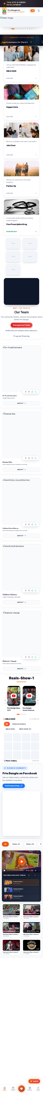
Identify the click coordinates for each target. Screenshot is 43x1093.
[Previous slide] (7, 291)
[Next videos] (37, 700)
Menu (38, 1090)
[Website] (36, 392)
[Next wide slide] (39, 22)
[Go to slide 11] (31, 28)
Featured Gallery (19, 724)
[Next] (35, 291)
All (7, 724)
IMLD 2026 (10, 729)
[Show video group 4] (24, 714)
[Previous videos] (5, 700)
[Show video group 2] (20, 714)
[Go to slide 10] (29, 28)
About (20, 403)
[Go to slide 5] (19, 28)
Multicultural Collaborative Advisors (21, 330)
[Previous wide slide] (3, 22)
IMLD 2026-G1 (25, 729)
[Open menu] (38, 10)
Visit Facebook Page (12, 786)
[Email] (29, 392)
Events (13, 1090)
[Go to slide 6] (21, 28)
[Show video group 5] (25, 714)
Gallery (30, 1090)
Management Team (21, 325)
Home (4, 1090)
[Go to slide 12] (33, 28)
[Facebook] (26, 392)
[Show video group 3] (22, 714)
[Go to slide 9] (27, 28)
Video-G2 (30, 844)
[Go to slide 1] (9, 28)
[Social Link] (32, 392)
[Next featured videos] (38, 875)
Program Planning (21, 336)
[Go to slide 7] (23, 28)
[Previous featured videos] (31, 875)
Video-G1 (16, 844)
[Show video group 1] (18, 714)
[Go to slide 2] (13, 28)
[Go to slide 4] (17, 28)
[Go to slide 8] (25, 28)
